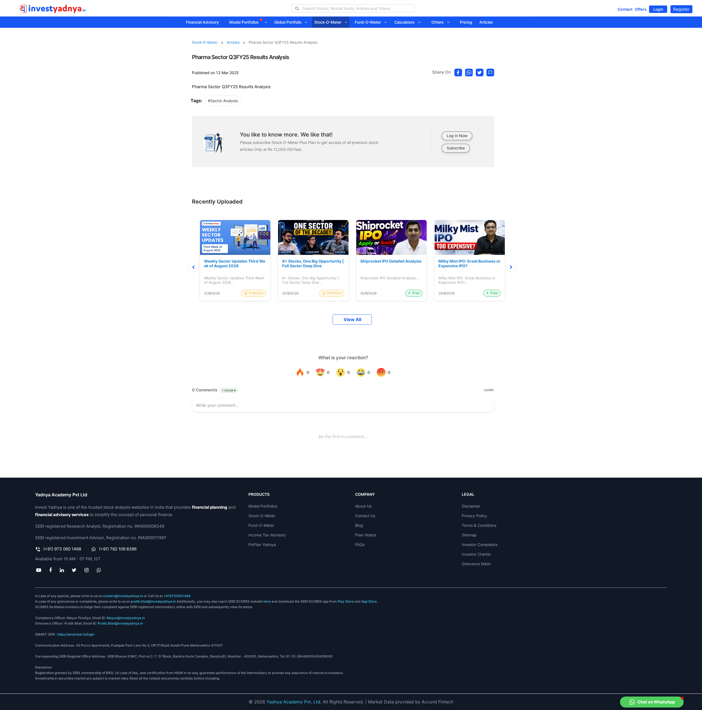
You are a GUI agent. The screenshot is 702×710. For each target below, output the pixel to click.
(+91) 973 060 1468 (62, 549)
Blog (359, 525)
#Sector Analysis (223, 100)
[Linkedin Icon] (62, 570)
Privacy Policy (474, 515)
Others (439, 22)
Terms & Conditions (479, 525)
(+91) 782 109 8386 (118, 549)
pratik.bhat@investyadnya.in (153, 601)
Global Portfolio (289, 22)
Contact (625, 9)
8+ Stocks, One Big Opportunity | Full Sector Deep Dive (313, 263)
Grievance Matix (476, 563)
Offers (641, 9)
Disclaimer (471, 506)
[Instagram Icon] (87, 570)
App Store (369, 601)
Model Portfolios (244, 22)
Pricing (466, 22)
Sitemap (469, 535)
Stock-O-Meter (329, 22)
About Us (363, 506)
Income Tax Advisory (267, 535)
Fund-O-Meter (369, 22)
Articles (486, 22)
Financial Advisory (202, 22)
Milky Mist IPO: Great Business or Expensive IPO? (469, 263)
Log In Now (457, 135)
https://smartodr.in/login (75, 634)
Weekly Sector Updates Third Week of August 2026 (234, 263)
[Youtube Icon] (38, 570)
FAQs (359, 544)
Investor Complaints (479, 544)
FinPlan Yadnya (262, 544)
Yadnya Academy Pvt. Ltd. (294, 702)
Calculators (406, 22)
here (267, 601)
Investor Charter (476, 554)
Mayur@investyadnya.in (126, 618)
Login (658, 9)
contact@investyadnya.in (123, 596)
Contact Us (365, 515)
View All (352, 319)
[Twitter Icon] (74, 570)
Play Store (346, 601)
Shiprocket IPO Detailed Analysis (390, 261)
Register (681, 9)
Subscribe (456, 148)
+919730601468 (177, 596)
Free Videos (365, 535)
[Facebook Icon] (50, 570)
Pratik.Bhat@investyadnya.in (120, 623)
